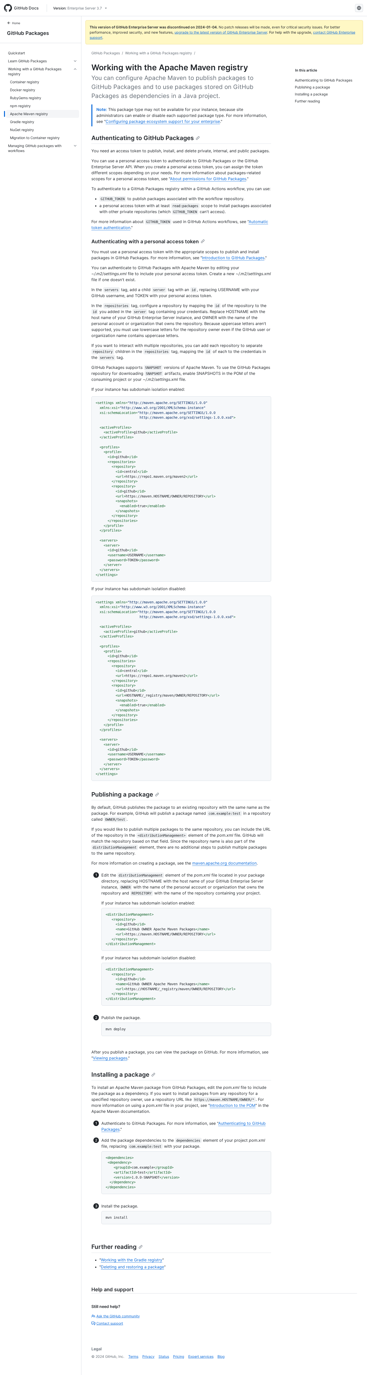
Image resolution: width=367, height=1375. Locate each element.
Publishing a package (122, 794)
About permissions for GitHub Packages (208, 178)
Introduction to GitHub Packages (233, 257)
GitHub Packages (28, 33)
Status (164, 1356)
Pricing (178, 1356)
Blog (221, 1356)
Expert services (200, 1356)
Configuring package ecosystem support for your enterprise (163, 121)
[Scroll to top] (356, 1364)
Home (16, 23)
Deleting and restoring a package (132, 1266)
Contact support (109, 1323)
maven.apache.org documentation (224, 863)
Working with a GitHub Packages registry (158, 53)
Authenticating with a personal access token (145, 241)
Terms (133, 1356)
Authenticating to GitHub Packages (142, 138)
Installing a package (120, 1074)
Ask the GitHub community (118, 1316)
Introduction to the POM (232, 1105)
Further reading (114, 1246)
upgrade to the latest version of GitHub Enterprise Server (221, 32)
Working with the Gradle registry (131, 1259)
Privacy (148, 1356)
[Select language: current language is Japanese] (359, 8)
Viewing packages (110, 1057)
